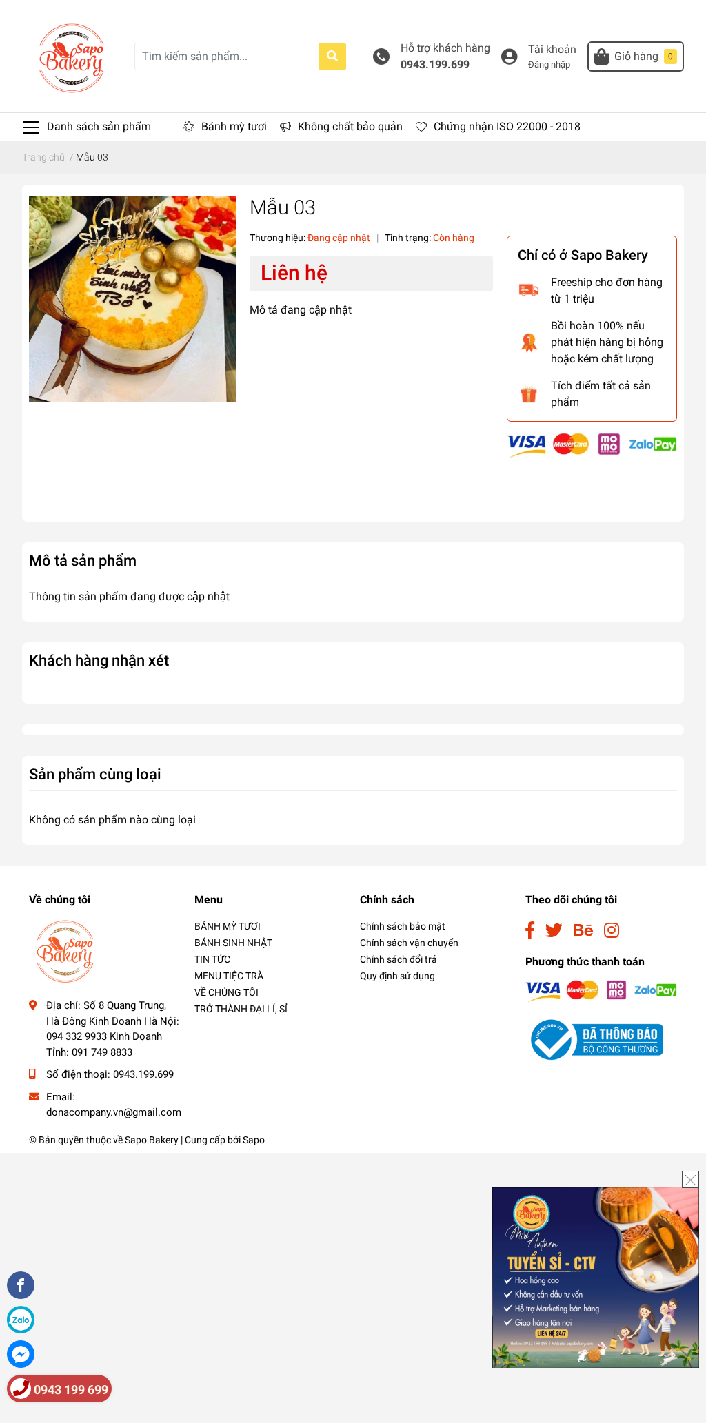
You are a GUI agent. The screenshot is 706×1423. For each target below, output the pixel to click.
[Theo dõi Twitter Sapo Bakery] (554, 931)
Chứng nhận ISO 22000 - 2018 (507, 126)
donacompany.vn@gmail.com (113, 1112)
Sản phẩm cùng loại (95, 774)
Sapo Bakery (152, 1139)
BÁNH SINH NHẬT (233, 942)
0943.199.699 (435, 64)
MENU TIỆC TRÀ (228, 975)
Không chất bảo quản (350, 126)
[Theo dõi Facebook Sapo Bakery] (529, 931)
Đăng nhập (549, 64)
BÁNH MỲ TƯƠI (227, 926)
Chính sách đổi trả (398, 959)
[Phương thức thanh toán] (592, 444)
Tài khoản (552, 49)
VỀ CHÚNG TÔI (226, 992)
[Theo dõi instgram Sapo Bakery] (611, 931)
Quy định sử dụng (397, 975)
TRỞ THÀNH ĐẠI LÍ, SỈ (241, 1008)
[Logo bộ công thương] (594, 1039)
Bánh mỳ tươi (234, 126)
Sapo (254, 1139)
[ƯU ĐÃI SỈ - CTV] (595, 1276)
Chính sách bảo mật (402, 926)
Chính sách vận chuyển (409, 942)
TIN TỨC (212, 959)
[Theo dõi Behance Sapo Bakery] (583, 931)
